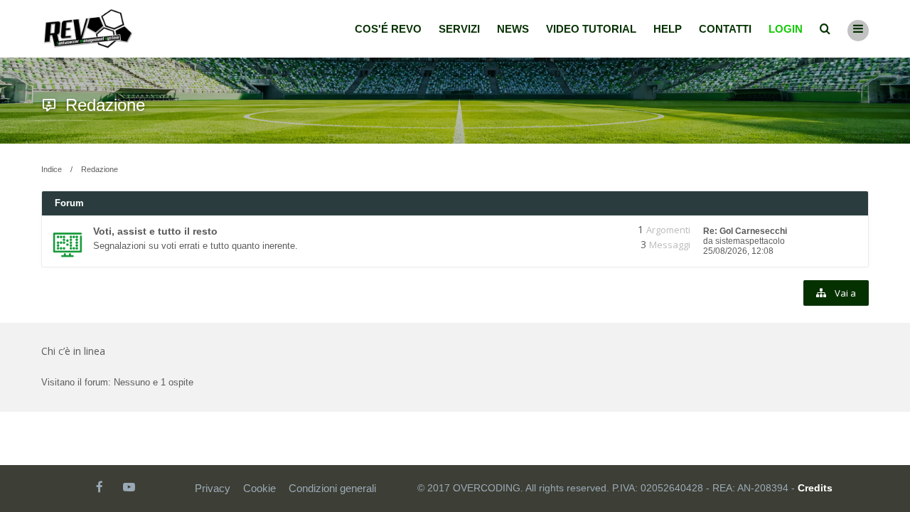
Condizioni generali (332, 488)
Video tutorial (591, 29)
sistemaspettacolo (750, 241)
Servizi (459, 29)
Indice (51, 169)
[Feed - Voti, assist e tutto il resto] (588, 229)
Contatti (725, 29)
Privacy (212, 488)
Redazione (105, 104)
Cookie (259, 488)
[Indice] (88, 29)
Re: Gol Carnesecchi (745, 231)
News (513, 29)
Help (667, 29)
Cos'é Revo (388, 29)
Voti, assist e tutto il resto (155, 231)
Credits (815, 488)
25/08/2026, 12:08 (738, 251)
